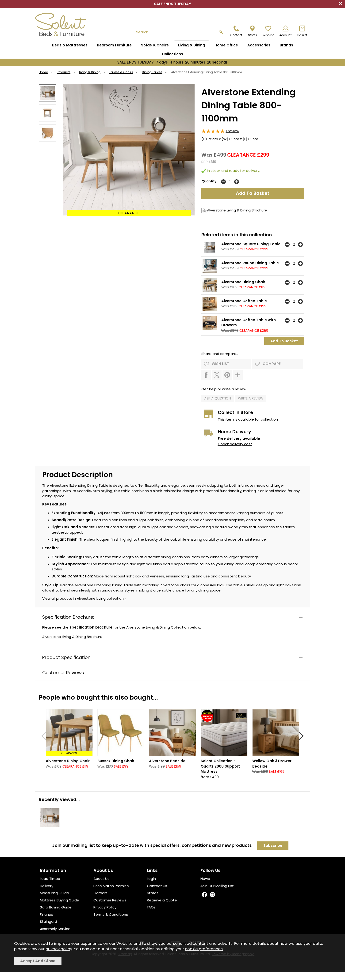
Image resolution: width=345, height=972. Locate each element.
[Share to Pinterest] (227, 375)
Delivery (46, 885)
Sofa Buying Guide (56, 907)
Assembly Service (55, 928)
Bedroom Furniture (114, 45)
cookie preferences (204, 949)
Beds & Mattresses (70, 45)
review (232, 130)
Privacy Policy (104, 907)
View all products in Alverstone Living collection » (84, 598)
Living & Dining (191, 45)
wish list (220, 363)
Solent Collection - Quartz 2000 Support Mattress (220, 766)
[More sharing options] (238, 375)
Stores (152, 892)
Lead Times (50, 878)
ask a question (217, 398)
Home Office (226, 45)
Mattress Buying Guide (59, 900)
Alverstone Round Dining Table (250, 262)
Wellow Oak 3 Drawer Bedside (271, 763)
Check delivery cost (235, 443)
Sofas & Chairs (155, 45)
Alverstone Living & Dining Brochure (237, 210)
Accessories (258, 45)
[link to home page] (62, 24)
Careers (100, 892)
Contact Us (157, 885)
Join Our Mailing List (217, 885)
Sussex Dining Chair (115, 760)
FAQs (151, 907)
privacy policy (59, 949)
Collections (172, 54)
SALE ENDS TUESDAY (172, 62)
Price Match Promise (111, 885)
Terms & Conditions (110, 914)
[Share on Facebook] (206, 375)
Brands (286, 45)
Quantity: (209, 181)
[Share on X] (217, 375)
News (205, 878)
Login (151, 878)
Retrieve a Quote (162, 900)
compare (272, 363)
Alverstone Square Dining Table (250, 243)
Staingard (48, 921)
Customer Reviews (109, 900)
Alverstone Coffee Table (244, 300)
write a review (250, 398)
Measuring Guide (54, 892)
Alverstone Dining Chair (243, 281)
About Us (101, 878)
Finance (46, 914)
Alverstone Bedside (167, 760)
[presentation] (44, 735)
